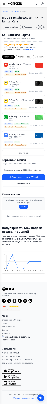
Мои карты (39, 57)
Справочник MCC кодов (12, 320)
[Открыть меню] (4, 3)
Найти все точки (23, 184)
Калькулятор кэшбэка (11, 356)
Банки (4, 323)
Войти (23, 206)
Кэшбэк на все (24, 57)
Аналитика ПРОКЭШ (10, 353)
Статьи (5, 330)
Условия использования (23, 398)
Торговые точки (30, 27)
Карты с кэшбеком (11, 27)
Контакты (6, 333)
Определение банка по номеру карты (17, 363)
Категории (8, 57)
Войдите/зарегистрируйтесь (17, 45)
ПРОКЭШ (29, 49)
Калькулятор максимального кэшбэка (17, 359)
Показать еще (23, 153)
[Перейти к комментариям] (40, 397)
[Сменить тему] (36, 3)
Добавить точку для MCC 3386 (23, 177)
